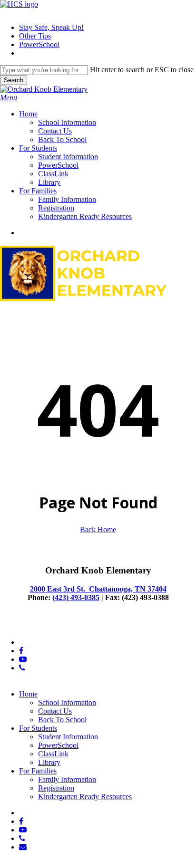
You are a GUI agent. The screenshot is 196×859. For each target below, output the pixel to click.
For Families (38, 771)
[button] (8, 98)
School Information (67, 702)
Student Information (68, 737)
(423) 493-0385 (75, 597)
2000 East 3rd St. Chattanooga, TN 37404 (98, 589)
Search (13, 80)
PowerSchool (58, 745)
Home (28, 694)
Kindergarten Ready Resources (85, 796)
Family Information (67, 779)
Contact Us (55, 711)
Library (49, 762)
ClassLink (53, 754)
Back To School (62, 720)
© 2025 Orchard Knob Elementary (52, 626)
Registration (56, 788)
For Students (38, 728)
